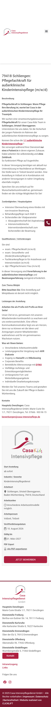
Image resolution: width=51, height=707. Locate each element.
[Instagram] (10, 682)
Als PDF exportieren (17, 549)
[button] (46, 31)
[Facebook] (4, 682)
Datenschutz (42, 696)
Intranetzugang (9, 664)
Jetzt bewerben (25, 559)
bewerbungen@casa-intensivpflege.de (21, 416)
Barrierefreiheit (10, 700)
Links (5, 667)
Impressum (28, 696)
